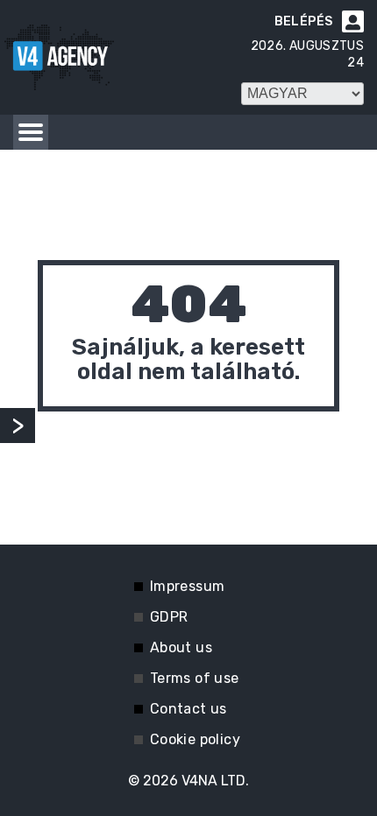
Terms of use (194, 678)
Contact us (188, 708)
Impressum (187, 586)
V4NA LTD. (215, 780)
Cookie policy (195, 739)
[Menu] (30, 132)
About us (181, 647)
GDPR (169, 616)
